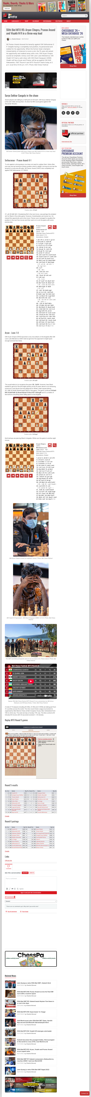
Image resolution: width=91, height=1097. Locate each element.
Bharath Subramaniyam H (42, 845)
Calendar (36, 21)
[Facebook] (73, 113)
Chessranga (47, 21)
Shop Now (73, 66)
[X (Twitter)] (63, 113)
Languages (15, 21)
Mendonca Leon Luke (43, 799)
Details (7, 816)
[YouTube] (68, 113)
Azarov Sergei (41, 803)
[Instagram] (77, 113)
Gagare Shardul (40, 843)
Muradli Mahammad (43, 807)
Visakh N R (14, 793)
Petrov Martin (15, 841)
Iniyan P (38, 839)
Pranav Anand (15, 797)
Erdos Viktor (15, 801)
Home (5, 21)
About (69, 21)
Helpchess (59, 21)
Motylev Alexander (42, 795)
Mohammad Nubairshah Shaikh (44, 810)
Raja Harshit (15, 812)
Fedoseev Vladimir (42, 805)
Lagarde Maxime (16, 807)
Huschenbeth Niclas (41, 837)
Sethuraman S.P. (41, 797)
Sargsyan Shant (41, 793)
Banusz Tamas (39, 847)
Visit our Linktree (72, 107)
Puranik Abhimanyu (42, 812)
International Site (67, 141)
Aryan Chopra (15, 799)
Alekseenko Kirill (16, 803)
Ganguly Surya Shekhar (17, 795)
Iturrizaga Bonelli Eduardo (16, 810)
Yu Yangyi (40, 801)
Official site (8, 860)
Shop (26, 21)
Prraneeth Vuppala (16, 805)
